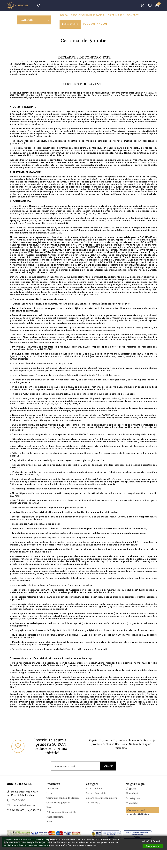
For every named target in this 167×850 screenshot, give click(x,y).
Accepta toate (152, 846)
